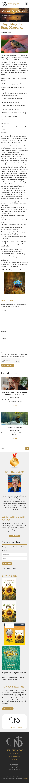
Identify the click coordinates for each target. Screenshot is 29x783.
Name (3, 331)
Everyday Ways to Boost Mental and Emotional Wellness (14, 393)
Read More (14, 405)
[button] (26, 3)
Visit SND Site (14, 727)
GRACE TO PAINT (14, 753)
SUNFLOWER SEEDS (14, 756)
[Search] (27, 448)
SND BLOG (14, 759)
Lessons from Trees (14, 427)
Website (3, 346)
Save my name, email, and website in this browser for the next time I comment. (14, 355)
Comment (4, 310)
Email (3, 338)
